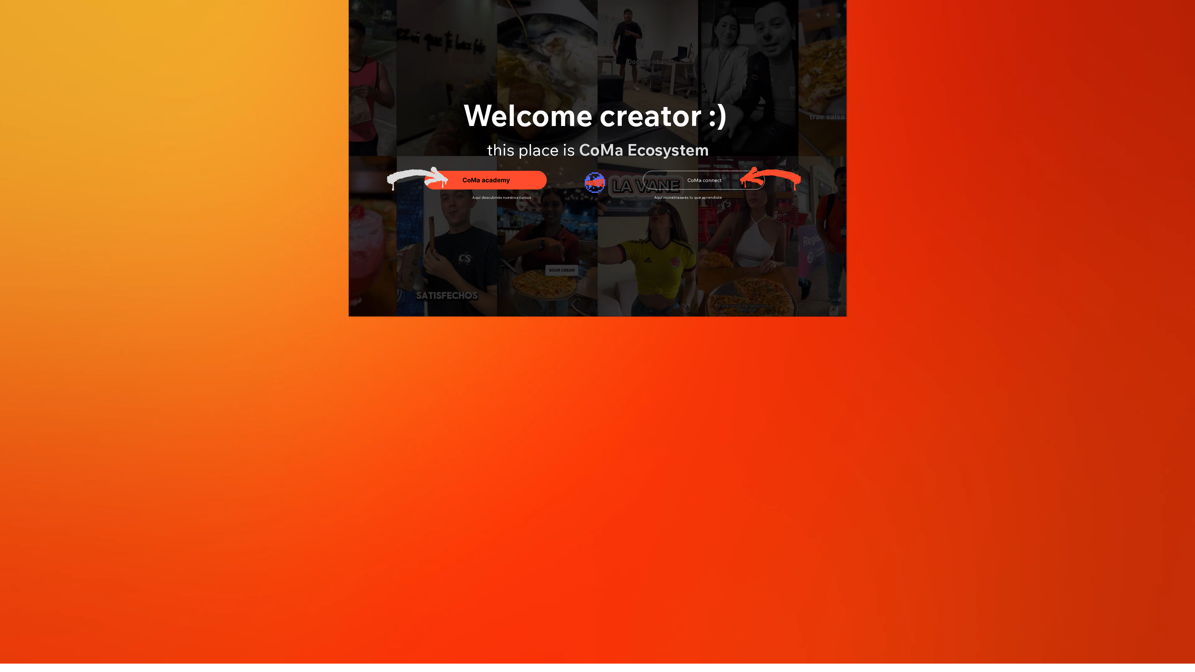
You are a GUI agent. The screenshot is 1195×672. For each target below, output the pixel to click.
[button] (836, 309)
